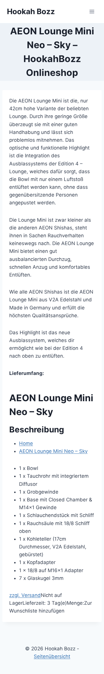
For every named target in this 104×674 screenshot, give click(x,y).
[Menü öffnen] (91, 11)
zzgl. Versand (25, 595)
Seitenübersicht (52, 656)
